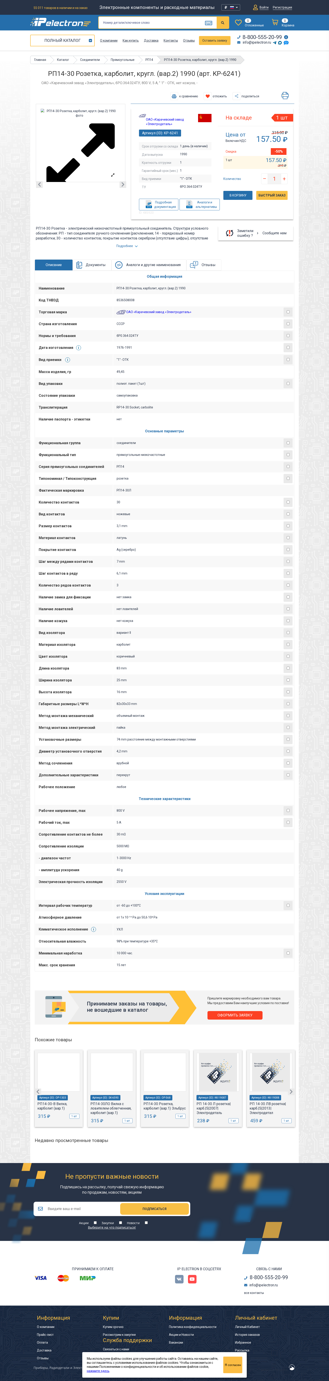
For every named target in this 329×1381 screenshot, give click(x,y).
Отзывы (189, 40)
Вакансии (176, 1342)
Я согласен (233, 1365)
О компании (109, 40)
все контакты (254, 1293)
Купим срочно (113, 1327)
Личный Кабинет (247, 1327)
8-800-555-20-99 (262, 37)
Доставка (151, 40)
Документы (96, 265)
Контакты (171, 40)
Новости (133, 1223)
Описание (54, 265)
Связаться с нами (116, 1349)
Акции (84, 1223)
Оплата (42, 1342)
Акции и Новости (181, 1334)
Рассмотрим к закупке (119, 1334)
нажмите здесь (98, 1371)
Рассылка (242, 1350)
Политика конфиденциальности (192, 1327)
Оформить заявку (235, 1015)
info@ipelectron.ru (257, 42)
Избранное (243, 1342)
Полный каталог (62, 40)
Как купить (131, 40)
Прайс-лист (45, 1334)
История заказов (247, 1334)
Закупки (108, 1223)
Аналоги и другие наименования (153, 265)
